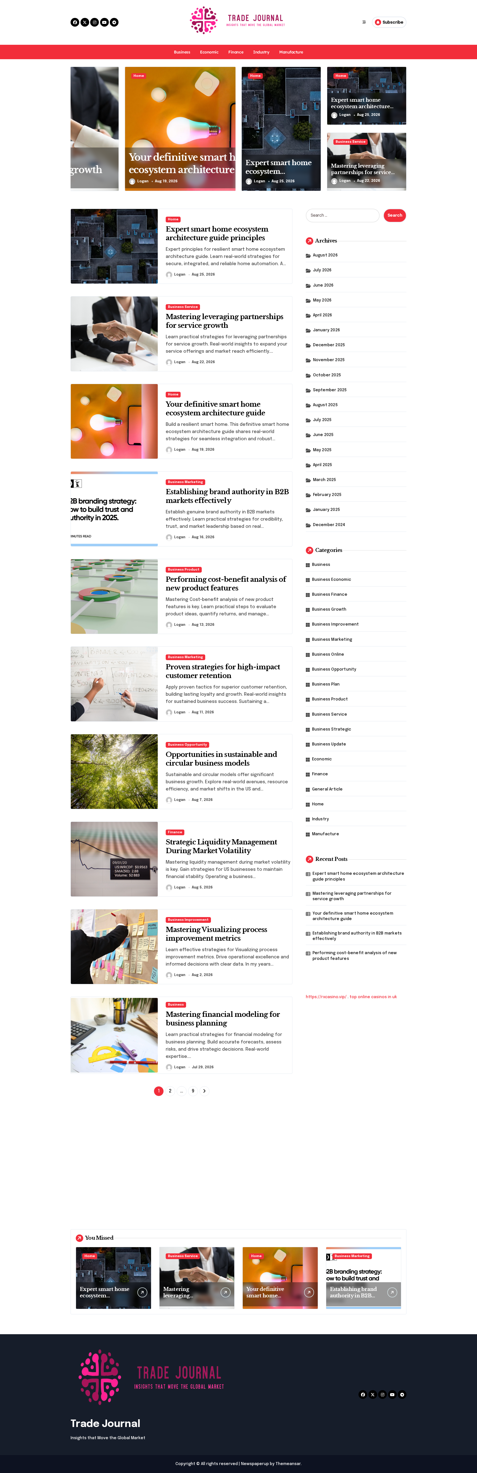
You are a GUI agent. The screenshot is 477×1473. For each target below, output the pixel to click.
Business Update (329, 744)
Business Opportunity (187, 744)
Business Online (328, 654)
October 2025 (327, 375)
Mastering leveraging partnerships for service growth (361, 172)
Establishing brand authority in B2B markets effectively (357, 936)
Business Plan (326, 684)
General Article (327, 789)
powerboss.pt (320, 1018)
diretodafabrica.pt (325, 1083)
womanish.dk (319, 1147)
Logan (88, 181)
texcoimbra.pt (320, 1134)
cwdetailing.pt (320, 1115)
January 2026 (326, 330)
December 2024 (329, 525)
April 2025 (322, 465)
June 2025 (323, 435)
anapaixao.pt (319, 1037)
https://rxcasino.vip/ (326, 997)
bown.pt (314, 1076)
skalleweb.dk (319, 1173)
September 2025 (330, 390)
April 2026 (322, 315)
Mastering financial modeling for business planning (223, 1018)
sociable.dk (317, 1167)
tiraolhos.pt (318, 1212)
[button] (231, 129)
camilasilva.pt (319, 1031)
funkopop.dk (318, 1193)
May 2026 (322, 300)
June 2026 (323, 285)
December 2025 (329, 345)
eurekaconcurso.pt (325, 1070)
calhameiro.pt (320, 1102)
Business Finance (329, 594)
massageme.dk (321, 1199)
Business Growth (329, 609)
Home (84, 76)
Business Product (183, 569)
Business (182, 51)
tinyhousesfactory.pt (327, 1089)
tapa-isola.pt (319, 1096)
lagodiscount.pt (322, 1057)
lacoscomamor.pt (323, 1063)
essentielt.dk (319, 1154)
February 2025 (327, 495)
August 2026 (325, 255)
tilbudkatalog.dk (322, 1141)
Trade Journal (105, 1424)
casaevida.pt (319, 1109)
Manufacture (291, 51)
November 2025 (329, 360)
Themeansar (288, 1464)
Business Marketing (185, 482)
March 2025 (324, 480)
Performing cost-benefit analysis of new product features (355, 956)
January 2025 (326, 510)
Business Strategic (331, 729)
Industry (261, 51)
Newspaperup (255, 1464)
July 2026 (322, 270)
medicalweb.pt (320, 1050)
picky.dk (314, 1186)
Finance (235, 51)
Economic (209, 51)
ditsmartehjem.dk (323, 1180)
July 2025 (322, 420)
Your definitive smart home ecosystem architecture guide (353, 916)
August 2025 (325, 405)
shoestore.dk (319, 1160)
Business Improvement (188, 920)
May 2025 (322, 450)
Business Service (350, 142)
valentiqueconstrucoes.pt (332, 1128)
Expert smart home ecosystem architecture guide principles (278, 176)
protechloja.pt (320, 1044)
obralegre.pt (318, 1122)
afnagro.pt (317, 1025)
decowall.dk (318, 1206)
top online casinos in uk (373, 997)
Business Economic (331, 580)
